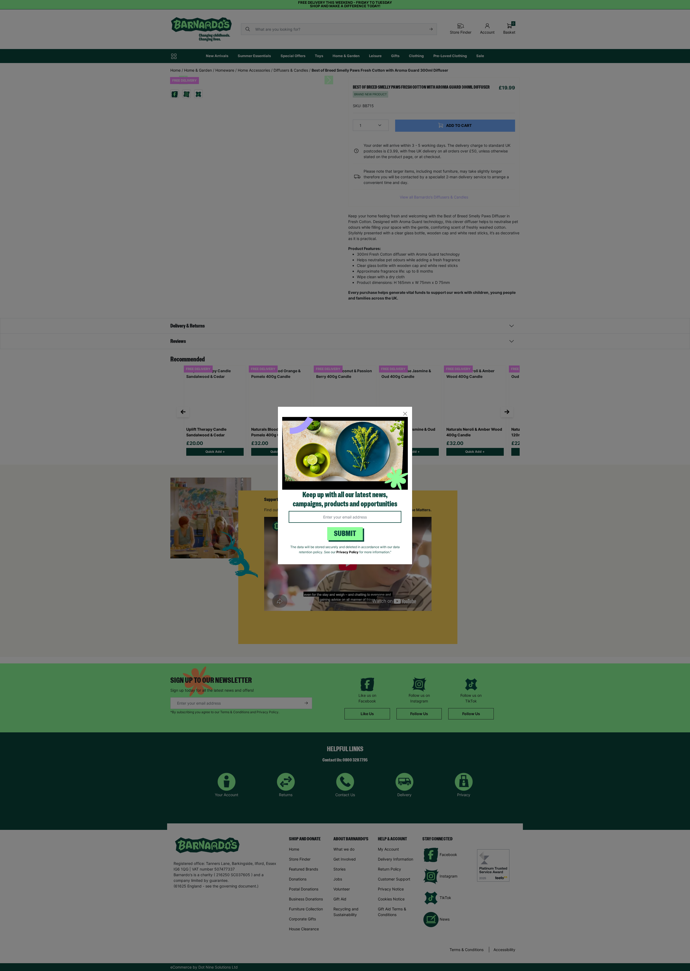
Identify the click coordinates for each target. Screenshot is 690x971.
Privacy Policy (347, 552)
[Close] (405, 414)
